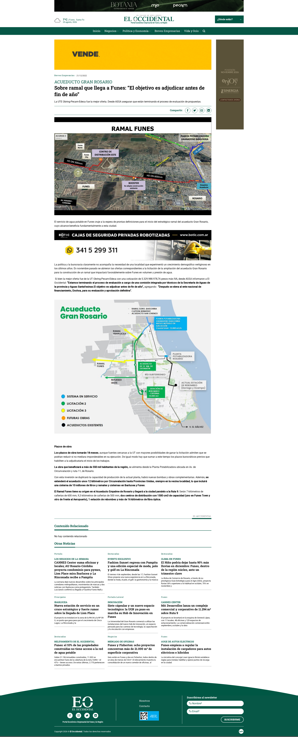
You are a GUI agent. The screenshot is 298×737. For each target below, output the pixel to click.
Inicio (96, 31)
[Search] (204, 31)
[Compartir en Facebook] (187, 110)
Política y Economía (136, 31)
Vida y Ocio (191, 31)
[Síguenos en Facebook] (70, 715)
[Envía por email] (201, 110)
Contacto (144, 706)
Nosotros (144, 700)
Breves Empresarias (167, 31)
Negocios (110, 31)
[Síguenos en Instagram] (78, 715)
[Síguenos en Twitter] (87, 715)
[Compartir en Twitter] (194, 110)
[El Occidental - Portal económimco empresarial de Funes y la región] (149, 19)
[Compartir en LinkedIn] (208, 110)
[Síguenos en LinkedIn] (95, 715)
